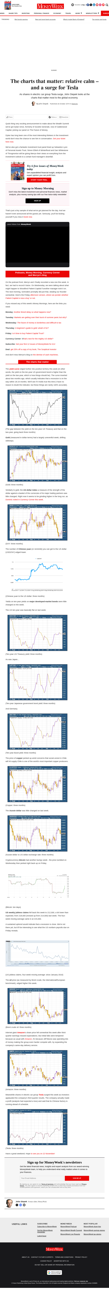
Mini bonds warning (21, 19)
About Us (25, 1259)
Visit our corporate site (81, 1283)
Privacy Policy (81, 1259)
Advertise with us (61, 1263)
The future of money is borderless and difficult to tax (39, 323)
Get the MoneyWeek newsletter (45, 1233)
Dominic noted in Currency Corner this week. (25, 500)
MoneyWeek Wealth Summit (71, 1232)
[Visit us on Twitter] (91, 5)
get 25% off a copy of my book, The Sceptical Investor (33, 349)
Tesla (41, 1095)
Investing (26, 13)
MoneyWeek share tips (92, 1229)
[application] (37, 245)
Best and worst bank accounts (45, 19)
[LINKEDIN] (21, 1205)
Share (11, 117)
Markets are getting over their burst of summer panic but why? (40, 317)
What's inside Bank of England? (74, 19)
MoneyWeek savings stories (94, 1232)
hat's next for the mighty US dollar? (38, 339)
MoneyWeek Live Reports (70, 1236)
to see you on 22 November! (43, 1154)
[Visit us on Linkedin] (94, 5)
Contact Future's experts (42, 1259)
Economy (57, 13)
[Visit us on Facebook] (88, 5)
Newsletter (65, 117)
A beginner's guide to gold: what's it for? (32, 328)
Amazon (21, 1032)
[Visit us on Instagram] (100, 5)
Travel (68, 13)
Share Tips (13, 13)
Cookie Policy (46, 1263)
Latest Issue (41, 1238)
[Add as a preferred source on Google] (54, 1274)
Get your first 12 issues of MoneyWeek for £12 (35, 344)
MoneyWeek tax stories (92, 1236)
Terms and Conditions (64, 1259)
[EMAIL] (25, 1205)
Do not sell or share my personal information (54, 1267)
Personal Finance (41, 13)
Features (75, 104)
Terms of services (47, 1184)
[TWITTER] (17, 1205)
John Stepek (43, 104)
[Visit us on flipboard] (103, 5)
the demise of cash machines (45, 355)
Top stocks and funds (99, 19)
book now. (28, 217)
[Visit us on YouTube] (97, 5)
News (2, 13)
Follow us (54, 117)
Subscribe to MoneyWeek (47, 1229)
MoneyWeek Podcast (68, 1229)
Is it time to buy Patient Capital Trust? (28, 333)
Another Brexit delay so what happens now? (32, 312)
